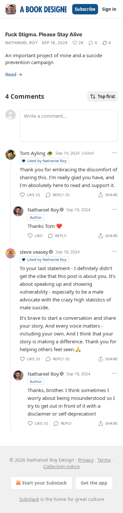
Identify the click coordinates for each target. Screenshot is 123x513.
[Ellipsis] (114, 152)
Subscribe (85, 9)
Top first (106, 96)
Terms (104, 460)
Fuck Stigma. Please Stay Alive (43, 34)
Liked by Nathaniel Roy (47, 160)
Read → (13, 74)
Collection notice (61, 466)
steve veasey (34, 251)
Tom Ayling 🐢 (36, 153)
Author (36, 217)
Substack (29, 499)
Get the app (94, 483)
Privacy (85, 460)
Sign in (109, 9)
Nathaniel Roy (21, 42)
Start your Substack (44, 483)
